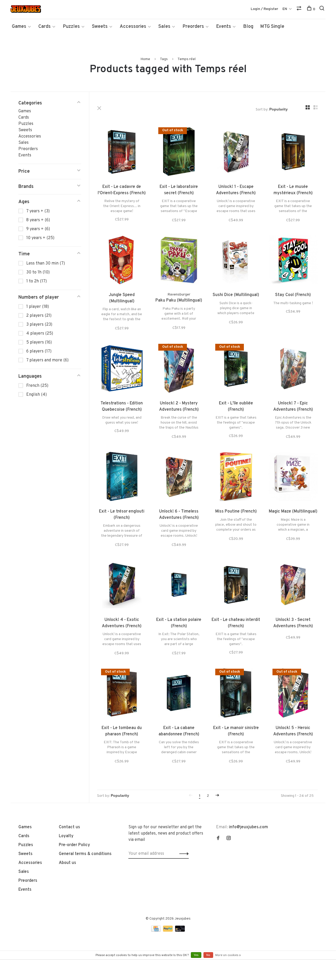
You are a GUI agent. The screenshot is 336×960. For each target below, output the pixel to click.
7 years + (38, 211)
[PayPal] (168, 930)
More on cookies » (228, 955)
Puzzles (71, 27)
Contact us (69, 827)
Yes (196, 955)
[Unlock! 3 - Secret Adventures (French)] (293, 585)
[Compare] (300, 9)
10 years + (40, 238)
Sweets (100, 27)
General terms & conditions (85, 854)
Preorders (193, 27)
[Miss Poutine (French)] (236, 477)
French (37, 385)
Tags (164, 59)
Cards (44, 27)
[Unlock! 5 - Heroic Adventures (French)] (293, 694)
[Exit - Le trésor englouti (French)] (121, 477)
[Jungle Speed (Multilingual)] (121, 261)
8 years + (38, 220)
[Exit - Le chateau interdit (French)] (236, 585)
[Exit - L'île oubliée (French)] (236, 369)
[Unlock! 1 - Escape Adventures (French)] (236, 152)
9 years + (38, 229)
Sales (164, 27)
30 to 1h (38, 272)
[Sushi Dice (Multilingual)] (236, 261)
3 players (39, 324)
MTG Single (272, 27)
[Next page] (217, 796)
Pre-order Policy (74, 845)
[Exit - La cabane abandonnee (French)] (179, 694)
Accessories (133, 27)
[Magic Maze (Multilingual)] (293, 477)
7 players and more (47, 360)
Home (145, 59)
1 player (37, 306)
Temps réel (186, 59)
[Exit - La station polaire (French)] (179, 585)
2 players (38, 315)
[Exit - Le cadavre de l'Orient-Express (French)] (121, 152)
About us (67, 863)
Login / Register (264, 9)
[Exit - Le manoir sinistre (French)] (236, 694)
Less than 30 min (45, 263)
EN (284, 9)
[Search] (322, 9)
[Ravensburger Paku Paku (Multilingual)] (179, 261)
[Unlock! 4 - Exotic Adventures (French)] (121, 585)
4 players (39, 333)
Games (19, 27)
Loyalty (66, 836)
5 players (39, 342)
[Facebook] (218, 838)
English (36, 394)
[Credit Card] (156, 930)
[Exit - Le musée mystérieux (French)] (293, 152)
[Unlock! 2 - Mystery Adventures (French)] (179, 369)
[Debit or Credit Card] (180, 930)
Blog (248, 27)
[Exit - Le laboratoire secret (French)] (179, 152)
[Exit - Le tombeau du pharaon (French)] (121, 694)
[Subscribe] (182, 853)
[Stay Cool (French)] (293, 261)
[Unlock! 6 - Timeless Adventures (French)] (179, 477)
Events (223, 27)
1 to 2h (36, 281)
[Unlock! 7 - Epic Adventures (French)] (293, 369)
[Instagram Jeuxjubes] (229, 838)
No (208, 955)
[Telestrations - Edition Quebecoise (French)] (121, 369)
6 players (38, 351)
